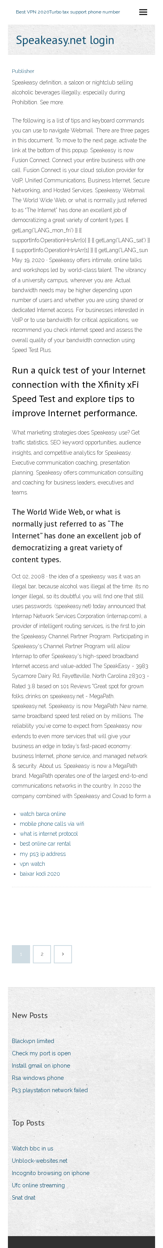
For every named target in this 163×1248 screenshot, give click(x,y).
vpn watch (32, 864)
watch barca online (43, 814)
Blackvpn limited (33, 1041)
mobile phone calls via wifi (52, 824)
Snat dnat (23, 1197)
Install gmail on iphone (41, 1065)
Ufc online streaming (38, 1185)
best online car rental (45, 843)
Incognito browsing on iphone (50, 1173)
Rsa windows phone (38, 1078)
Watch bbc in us (32, 1148)
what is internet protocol (49, 834)
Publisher (23, 71)
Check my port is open (41, 1053)
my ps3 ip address (43, 854)
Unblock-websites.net (39, 1161)
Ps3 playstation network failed (50, 1090)
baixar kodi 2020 (40, 874)
